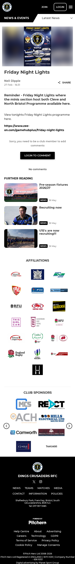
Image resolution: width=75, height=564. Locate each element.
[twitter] (34, 482)
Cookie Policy (23, 545)
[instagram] (40, 482)
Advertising (54, 531)
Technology (38, 535)
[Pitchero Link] (37, 523)
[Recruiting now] (21, 215)
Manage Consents (48, 545)
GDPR (54, 535)
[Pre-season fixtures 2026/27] (21, 192)
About (38, 531)
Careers (21, 535)
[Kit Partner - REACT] (51, 405)
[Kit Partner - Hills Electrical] (51, 419)
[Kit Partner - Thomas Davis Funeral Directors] (51, 433)
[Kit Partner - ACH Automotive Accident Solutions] (23, 419)
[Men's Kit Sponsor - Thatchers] (51, 447)
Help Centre (21, 531)
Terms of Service (26, 540)
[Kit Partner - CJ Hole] (23, 447)
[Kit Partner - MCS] (23, 405)
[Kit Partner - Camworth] (23, 433)
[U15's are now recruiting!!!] (21, 238)
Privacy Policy (50, 540)
